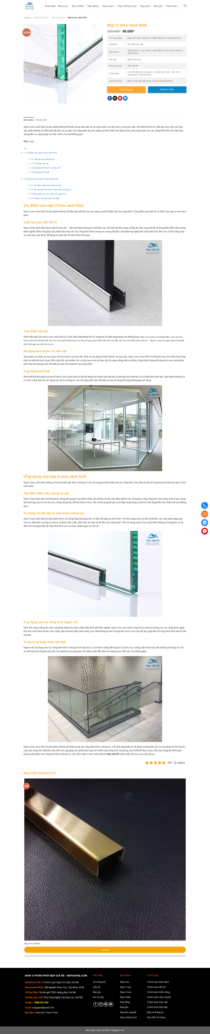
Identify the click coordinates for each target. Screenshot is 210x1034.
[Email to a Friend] (115, 98)
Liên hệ (105, 950)
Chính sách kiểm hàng (158, 992)
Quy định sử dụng (156, 1017)
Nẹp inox (63, 6)
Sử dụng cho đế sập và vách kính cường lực (52, 190)
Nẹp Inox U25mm (32, 943)
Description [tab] (29, 120)
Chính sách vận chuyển (159, 997)
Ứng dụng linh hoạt (41, 172)
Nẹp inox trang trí (41, 17)
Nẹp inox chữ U (58, 17)
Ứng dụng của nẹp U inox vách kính (42, 179)
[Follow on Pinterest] (105, 1004)
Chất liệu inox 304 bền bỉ (44, 159)
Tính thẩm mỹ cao (41, 163)
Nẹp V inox (125, 987)
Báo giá (158, 6)
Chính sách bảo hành (158, 982)
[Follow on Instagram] (100, 1004)
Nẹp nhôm (78, 6)
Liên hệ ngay (126, 89)
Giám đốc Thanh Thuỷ (46, 1012)
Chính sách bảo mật (157, 1002)
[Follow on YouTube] (111, 1004)
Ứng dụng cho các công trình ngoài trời (50, 194)
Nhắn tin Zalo (167, 89)
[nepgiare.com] (32, 6)
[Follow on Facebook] (95, 1004)
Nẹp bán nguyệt (128, 1012)
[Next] (34, 106)
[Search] (185, 6)
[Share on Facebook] (109, 98)
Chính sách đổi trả (156, 987)
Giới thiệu (50, 6)
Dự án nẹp (98, 997)
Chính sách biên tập (157, 1007)
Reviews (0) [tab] (41, 120)
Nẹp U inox (125, 992)
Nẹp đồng (93, 6)
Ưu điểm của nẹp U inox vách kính (41, 153)
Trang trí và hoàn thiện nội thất (46, 198)
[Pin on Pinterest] (120, 98)
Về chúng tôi (99, 982)
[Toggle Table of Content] (26, 149)
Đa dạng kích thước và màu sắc (47, 168)
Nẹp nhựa (108, 6)
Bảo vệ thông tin (155, 1012)
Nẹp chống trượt (127, 6)
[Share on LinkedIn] (125, 98)
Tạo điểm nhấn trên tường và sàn (47, 185)
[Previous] (26, 106)
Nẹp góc (145, 6)
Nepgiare (27, 17)
